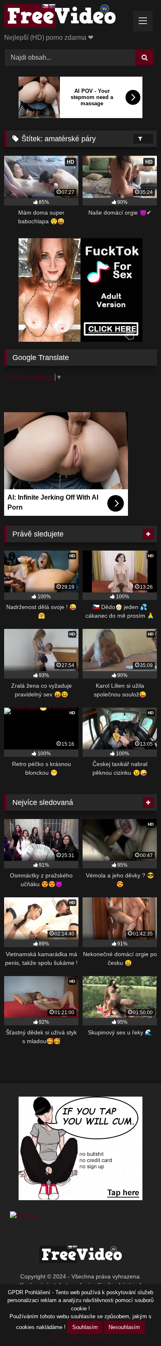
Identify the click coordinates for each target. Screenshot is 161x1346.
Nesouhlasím (124, 1327)
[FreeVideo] (66, 17)
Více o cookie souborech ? (81, 1338)
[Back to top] (135, 1321)
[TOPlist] (24, 1216)
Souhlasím (85, 1327)
